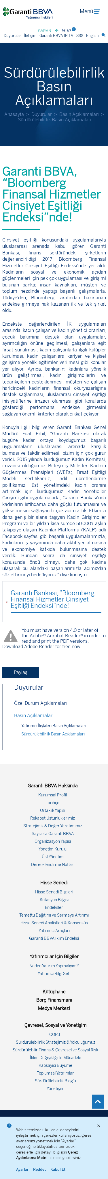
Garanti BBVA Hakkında (53, 785)
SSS (79, 35)
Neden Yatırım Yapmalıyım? (54, 966)
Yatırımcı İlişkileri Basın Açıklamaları (53, 725)
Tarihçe (52, 802)
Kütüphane (54, 991)
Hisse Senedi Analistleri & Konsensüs (54, 923)
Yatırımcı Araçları (54, 930)
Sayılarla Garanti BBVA (53, 833)
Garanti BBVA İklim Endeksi (54, 938)
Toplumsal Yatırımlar (55, 1073)
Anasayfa (14, 114)
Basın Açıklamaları (79, 114)
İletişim (30, 35)
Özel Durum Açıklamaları (40, 703)
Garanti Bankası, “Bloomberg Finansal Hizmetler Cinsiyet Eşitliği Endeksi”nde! (52, 599)
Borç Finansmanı (54, 1000)
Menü (86, 11)
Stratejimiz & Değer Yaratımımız (52, 826)
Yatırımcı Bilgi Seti (54, 973)
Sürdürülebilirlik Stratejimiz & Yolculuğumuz (55, 1042)
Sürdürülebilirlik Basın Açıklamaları (53, 734)
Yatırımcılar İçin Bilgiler (54, 956)
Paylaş (20, 672)
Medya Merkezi (54, 1008)
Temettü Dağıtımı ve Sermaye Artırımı (54, 915)
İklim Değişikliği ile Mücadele (55, 1057)
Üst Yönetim (53, 856)
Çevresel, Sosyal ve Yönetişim (55, 1025)
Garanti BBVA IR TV (56, 35)
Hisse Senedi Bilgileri (54, 892)
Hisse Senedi (54, 882)
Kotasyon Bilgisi (54, 899)
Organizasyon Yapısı (53, 841)
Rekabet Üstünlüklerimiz (52, 818)
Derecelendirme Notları (52, 864)
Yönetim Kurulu (53, 849)
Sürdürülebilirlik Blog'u (55, 1081)
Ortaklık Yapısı (52, 810)
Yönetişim (56, 1088)
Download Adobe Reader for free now (41, 646)
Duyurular (12, 35)
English (92, 35)
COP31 (55, 1034)
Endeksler (54, 907)
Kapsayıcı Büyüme (55, 1065)
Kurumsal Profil (52, 795)
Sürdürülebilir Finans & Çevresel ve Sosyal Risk (55, 1050)
